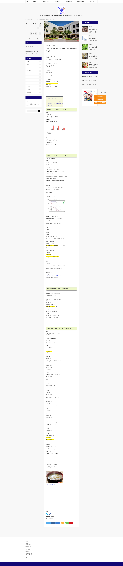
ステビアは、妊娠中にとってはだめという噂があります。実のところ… (93, 51)
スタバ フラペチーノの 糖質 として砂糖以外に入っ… (93, 56)
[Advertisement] (61, 498)
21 (35, 33)
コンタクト (27, 557)
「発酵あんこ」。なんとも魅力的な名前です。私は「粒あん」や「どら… (93, 33)
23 (40, 33)
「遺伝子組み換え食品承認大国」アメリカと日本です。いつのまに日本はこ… (93, 42)
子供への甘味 (57, 1)
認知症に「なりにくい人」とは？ (53, 100)
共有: (50, 105)
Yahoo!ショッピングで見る (100, 102)
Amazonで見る (100, 96)
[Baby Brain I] (61, 13)
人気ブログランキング (50, 484)
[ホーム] (27, 1)
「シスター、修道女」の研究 (52, 275)
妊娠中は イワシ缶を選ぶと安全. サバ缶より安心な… (93, 65)
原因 (33, 76)
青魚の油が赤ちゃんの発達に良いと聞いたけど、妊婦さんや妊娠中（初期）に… (93, 69)
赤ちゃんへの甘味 (46, 1)
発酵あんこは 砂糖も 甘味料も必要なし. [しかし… (93, 29)
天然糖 (34, 1)
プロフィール (91, 1)
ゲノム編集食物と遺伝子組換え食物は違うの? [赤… (93, 38)
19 (31, 33)
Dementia (33, 73)
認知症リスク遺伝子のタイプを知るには (55, 103)
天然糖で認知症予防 (80, 1)
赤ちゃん (33, 64)
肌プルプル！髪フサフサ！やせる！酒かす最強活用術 (100, 92)
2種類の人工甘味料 (28, 546)
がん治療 (33, 89)
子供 (33, 67)
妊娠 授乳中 (33, 70)
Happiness (33, 92)
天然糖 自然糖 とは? (28, 544)
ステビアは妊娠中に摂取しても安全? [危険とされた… (93, 47)
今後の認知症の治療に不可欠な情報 (54, 101)
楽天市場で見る (100, 99)
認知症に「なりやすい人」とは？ (53, 98)
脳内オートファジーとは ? (29, 554)
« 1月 (29, 38)
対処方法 (33, 86)
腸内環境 (33, 83)
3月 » (38, 38)
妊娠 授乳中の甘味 (69, 1)
